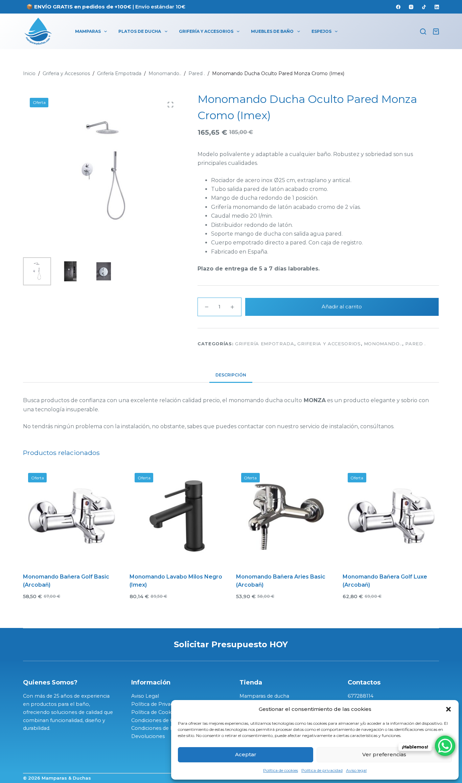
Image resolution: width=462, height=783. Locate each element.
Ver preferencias (384, 754)
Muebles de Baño (272, 31)
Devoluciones (148, 736)
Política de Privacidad (157, 704)
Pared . (415, 343)
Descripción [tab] (230, 374)
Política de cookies (280, 770)
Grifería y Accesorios (206, 31)
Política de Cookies (154, 712)
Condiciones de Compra (160, 720)
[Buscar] (423, 31)
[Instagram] (411, 7)
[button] (448, 709)
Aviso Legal (145, 696)
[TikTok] (424, 7)
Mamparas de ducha (264, 696)
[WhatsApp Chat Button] (445, 746)
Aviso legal (356, 770)
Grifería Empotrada (264, 343)
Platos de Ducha (139, 31)
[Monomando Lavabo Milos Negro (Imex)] (178, 516)
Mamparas (88, 31)
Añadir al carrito (342, 306)
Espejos (321, 31)
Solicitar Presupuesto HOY (231, 644)
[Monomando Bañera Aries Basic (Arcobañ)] (284, 516)
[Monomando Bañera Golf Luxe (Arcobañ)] (391, 516)
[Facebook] (398, 7)
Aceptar (245, 754)
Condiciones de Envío (157, 728)
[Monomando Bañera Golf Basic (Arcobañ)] (71, 516)
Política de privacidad (322, 770)
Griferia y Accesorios (329, 343)
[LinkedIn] (437, 7)
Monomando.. (383, 343)
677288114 (360, 696)
